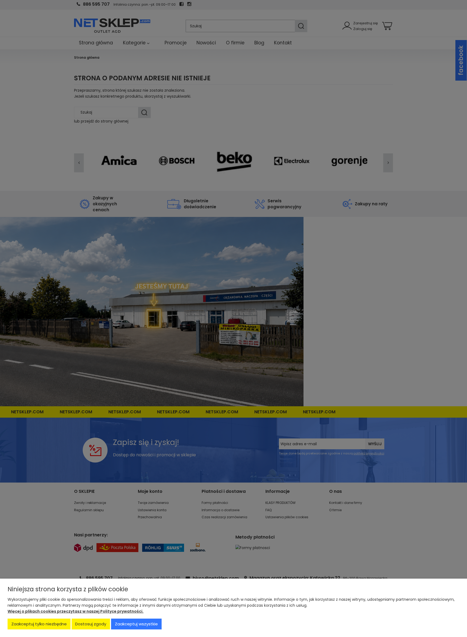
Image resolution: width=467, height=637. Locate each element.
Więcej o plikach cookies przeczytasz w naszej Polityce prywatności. (76, 611)
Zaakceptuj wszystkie (136, 624)
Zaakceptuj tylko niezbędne (39, 624)
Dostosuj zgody (90, 624)
